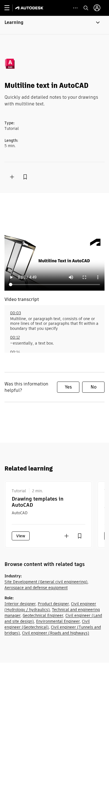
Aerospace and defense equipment (36, 587)
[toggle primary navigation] (9, 7)
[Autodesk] (30, 8)
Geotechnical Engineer (43, 615)
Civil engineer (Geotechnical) (47, 624)
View (20, 536)
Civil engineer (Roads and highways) (55, 633)
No (93, 387)
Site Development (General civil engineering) (45, 582)
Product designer (53, 604)
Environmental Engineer (58, 621)
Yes (68, 387)
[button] (54, 25)
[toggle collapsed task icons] (75, 8)
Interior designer (19, 604)
